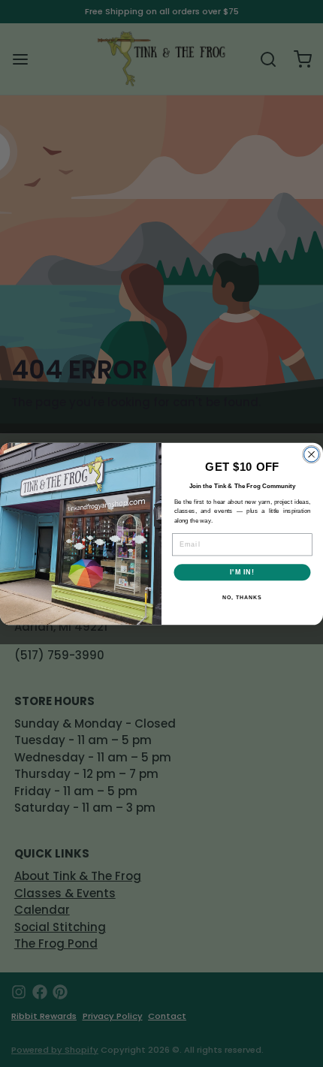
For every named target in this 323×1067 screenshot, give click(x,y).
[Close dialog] (311, 454)
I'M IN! (242, 571)
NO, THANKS (241, 597)
